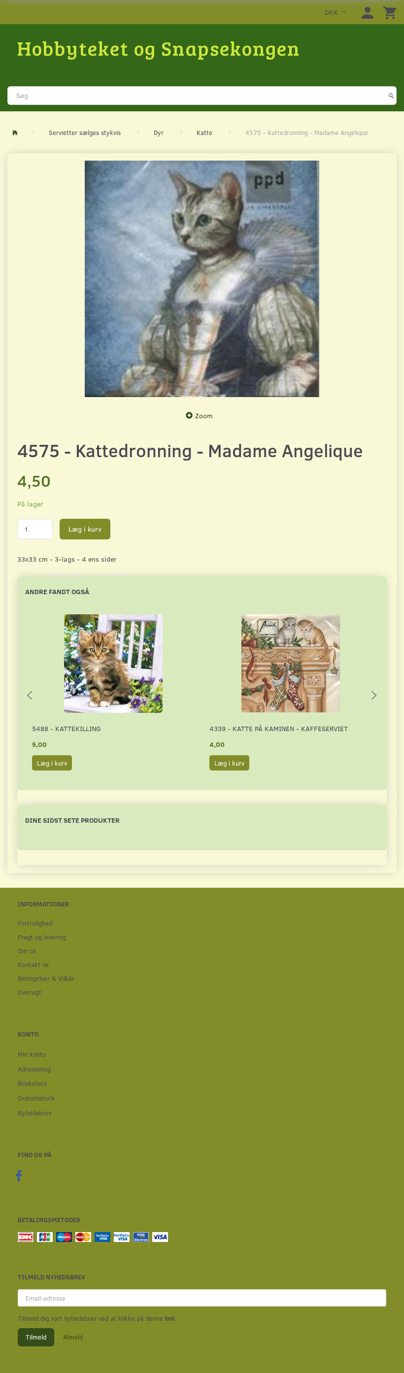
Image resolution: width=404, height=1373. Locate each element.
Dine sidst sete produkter (72, 820)
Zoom (204, 415)
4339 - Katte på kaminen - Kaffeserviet (278, 728)
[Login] (367, 12)
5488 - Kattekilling (66, 728)
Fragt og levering (42, 937)
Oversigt (29, 992)
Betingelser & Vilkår (46, 978)
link (169, 1318)
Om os (27, 950)
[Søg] (391, 95)
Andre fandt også (57, 591)
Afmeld (73, 1337)
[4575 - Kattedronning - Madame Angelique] (202, 279)
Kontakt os (33, 964)
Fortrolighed (35, 923)
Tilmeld (36, 1337)
